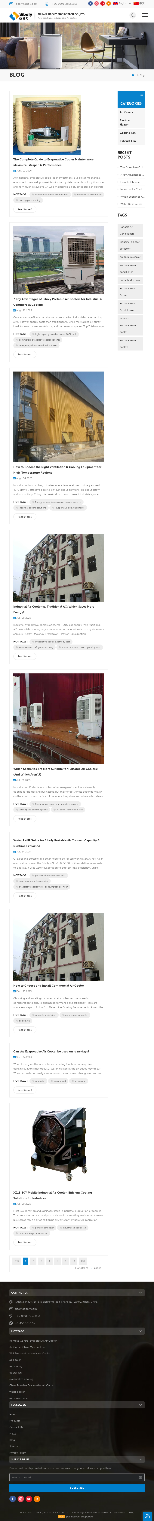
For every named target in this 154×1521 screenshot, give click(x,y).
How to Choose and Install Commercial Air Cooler (48, 985)
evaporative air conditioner (128, 268)
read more (24, 209)
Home (13, 1414)
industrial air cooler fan (74, 1227)
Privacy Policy (17, 1452)
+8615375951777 (25, 1323)
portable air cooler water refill (50, 875)
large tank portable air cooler (33, 881)
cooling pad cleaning (29, 200)
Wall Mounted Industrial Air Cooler (29, 1353)
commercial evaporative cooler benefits (39, 339)
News (12, 1433)
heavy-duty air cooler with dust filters (38, 345)
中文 (142, 3)
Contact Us (16, 1427)
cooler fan (15, 1372)
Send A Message (147, 1516)
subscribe (77, 1487)
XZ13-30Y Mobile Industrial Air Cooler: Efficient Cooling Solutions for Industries (52, 1195)
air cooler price (18, 1398)
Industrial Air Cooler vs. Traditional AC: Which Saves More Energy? (53, 609)
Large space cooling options (33, 809)
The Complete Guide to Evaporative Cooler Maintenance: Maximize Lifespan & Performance (53, 162)
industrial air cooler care (89, 194)
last (83, 1261)
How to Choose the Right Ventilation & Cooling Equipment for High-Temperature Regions (57, 469)
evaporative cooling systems (69, 507)
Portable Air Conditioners (127, 230)
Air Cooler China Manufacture (27, 1347)
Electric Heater (125, 122)
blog (131, 1512)
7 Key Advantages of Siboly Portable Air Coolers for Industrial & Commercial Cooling (57, 301)
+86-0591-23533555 (64, 3)
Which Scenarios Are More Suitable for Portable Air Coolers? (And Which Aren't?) (55, 771)
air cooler (40, 1080)
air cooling (24, 1020)
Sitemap (14, 1446)
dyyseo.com (119, 1512)
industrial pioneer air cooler (130, 245)
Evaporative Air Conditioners (128, 307)
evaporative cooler (130, 257)
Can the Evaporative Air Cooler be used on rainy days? (51, 1051)
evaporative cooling (21, 1378)
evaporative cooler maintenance (51, 194)
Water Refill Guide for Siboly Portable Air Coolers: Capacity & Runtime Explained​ (56, 843)
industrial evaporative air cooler (128, 325)
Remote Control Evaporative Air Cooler (33, 1340)
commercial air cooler (76, 1015)
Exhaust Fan (128, 141)
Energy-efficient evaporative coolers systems (58, 502)
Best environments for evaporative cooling (56, 804)
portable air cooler (44, 1227)
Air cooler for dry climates (70, 809)
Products (14, 1420)
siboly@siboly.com (27, 3)
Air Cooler (126, 112)
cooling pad (60, 1080)
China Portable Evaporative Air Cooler (31, 1385)
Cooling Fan (128, 132)
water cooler (17, 1391)
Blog (12, 1439)
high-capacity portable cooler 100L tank (55, 334)
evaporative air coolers (128, 343)
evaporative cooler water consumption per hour (43, 886)
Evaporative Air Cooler (128, 292)
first (17, 1261)
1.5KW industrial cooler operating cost (81, 647)
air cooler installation (45, 1015)
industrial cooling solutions (32, 507)
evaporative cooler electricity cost (52, 641)
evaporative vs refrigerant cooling (36, 647)
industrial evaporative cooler (33, 1233)
